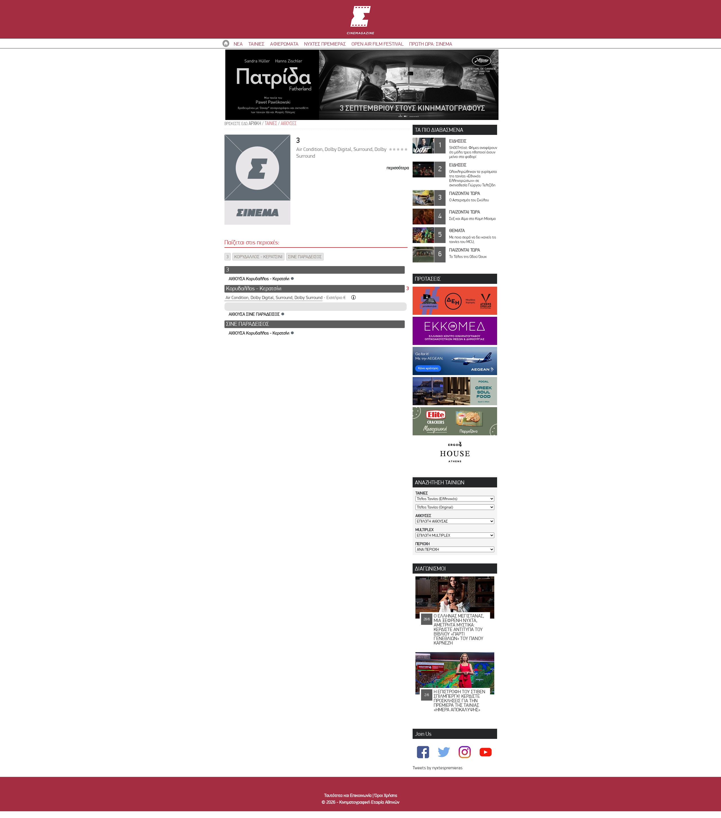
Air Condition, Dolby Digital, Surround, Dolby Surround (274, 297)
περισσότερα (398, 167)
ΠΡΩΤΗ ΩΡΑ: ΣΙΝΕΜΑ (430, 44)
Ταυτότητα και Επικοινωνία (347, 795)
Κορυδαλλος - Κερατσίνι (253, 288)
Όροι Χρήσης (386, 795)
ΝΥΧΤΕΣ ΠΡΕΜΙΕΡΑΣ (325, 44)
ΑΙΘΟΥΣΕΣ (289, 123)
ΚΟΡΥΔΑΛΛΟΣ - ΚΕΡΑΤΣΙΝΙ (258, 256)
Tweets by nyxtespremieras (437, 767)
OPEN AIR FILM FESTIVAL (377, 44)
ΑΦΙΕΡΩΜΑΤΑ (284, 44)
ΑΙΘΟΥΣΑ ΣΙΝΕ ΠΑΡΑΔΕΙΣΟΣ (254, 314)
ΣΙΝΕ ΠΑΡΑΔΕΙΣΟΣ (305, 256)
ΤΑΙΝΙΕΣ (256, 44)
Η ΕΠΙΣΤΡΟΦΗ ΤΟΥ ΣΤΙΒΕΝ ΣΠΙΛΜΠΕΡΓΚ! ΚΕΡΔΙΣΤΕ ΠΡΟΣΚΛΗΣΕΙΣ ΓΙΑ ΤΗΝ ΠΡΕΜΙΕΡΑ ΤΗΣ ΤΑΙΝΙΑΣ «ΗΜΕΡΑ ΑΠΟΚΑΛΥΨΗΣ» (459, 700)
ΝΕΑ (238, 44)
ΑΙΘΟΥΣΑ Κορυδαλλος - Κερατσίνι (259, 278)
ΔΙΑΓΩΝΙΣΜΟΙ (430, 568)
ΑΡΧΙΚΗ (255, 123)
